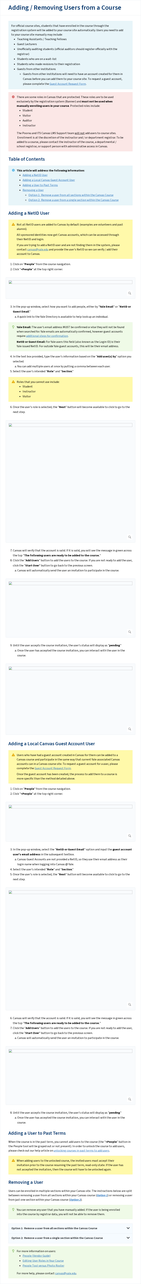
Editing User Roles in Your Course (43, 1261)
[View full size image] (70, 288)
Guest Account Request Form (68, 84)
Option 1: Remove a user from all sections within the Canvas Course (70, 195)
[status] (70, 55)
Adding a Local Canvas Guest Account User (49, 180)
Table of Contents (26, 159)
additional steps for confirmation (47, 336)
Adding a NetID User (35, 175)
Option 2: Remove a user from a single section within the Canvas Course (73, 200)
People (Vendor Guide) (36, 1256)
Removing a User (33, 190)
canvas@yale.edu (37, 249)
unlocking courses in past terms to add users (81, 1151)
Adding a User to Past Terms (40, 185)
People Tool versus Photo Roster (43, 1266)
